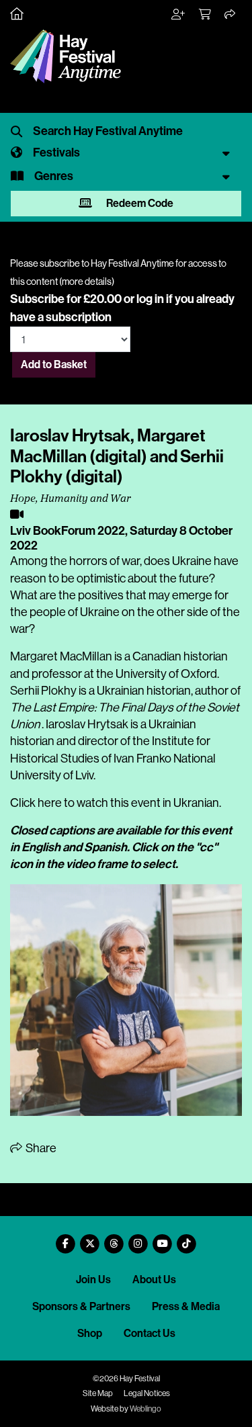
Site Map (98, 1393)
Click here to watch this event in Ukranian (114, 803)
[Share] (230, 15)
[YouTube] (163, 1238)
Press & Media (186, 1306)
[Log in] (179, 15)
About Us (154, 1279)
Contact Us (149, 1333)
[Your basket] (206, 15)
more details (87, 281)
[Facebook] (66, 1238)
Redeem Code (138, 203)
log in (150, 299)
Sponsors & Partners (81, 1306)
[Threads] (114, 1238)
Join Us (93, 1279)
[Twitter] (90, 1238)
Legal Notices (147, 1393)
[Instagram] (138, 1238)
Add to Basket (54, 364)
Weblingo (145, 1409)
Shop (89, 1333)
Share (40, 1148)
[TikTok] (187, 1238)
